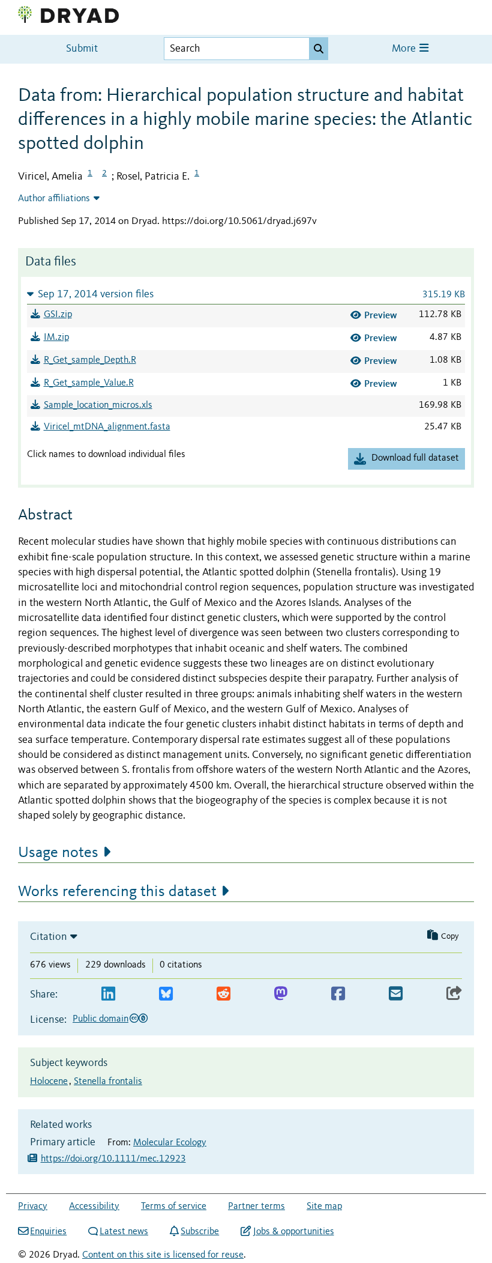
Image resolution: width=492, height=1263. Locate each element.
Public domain (100, 1019)
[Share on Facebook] (338, 994)
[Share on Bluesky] (166, 994)
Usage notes (58, 853)
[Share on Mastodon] (280, 994)
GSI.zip (58, 315)
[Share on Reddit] (223, 994)
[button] (246, 294)
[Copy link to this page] (454, 994)
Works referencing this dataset (117, 892)
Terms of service (173, 1206)
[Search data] (318, 48)
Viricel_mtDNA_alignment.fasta (107, 427)
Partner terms (256, 1206)
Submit (82, 49)
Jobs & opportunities (293, 1232)
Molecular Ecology (169, 1143)
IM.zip (56, 337)
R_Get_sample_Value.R (89, 383)
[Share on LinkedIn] (108, 994)
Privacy (32, 1206)
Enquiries (48, 1232)
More (405, 49)
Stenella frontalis (108, 1081)
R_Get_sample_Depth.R (90, 360)
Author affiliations (54, 199)
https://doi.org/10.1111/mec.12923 (113, 1159)
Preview (380, 315)
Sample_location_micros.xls (98, 405)
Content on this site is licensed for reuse (163, 1255)
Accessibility (94, 1206)
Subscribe (200, 1232)
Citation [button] (48, 936)
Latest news (124, 1232)
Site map (324, 1206)
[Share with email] (396, 994)
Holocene (49, 1081)
